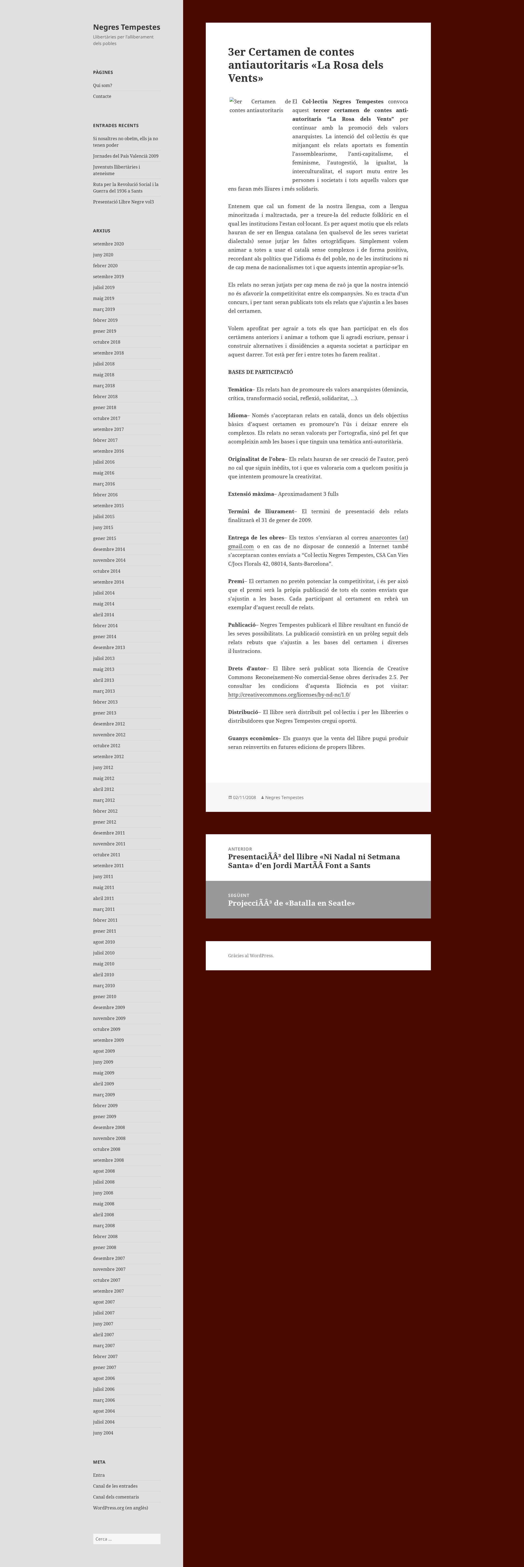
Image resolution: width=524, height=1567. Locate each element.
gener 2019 (104, 331)
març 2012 (104, 800)
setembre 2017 (108, 429)
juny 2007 (103, 1324)
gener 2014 (104, 637)
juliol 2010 (104, 953)
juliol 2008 (104, 1182)
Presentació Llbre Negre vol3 (123, 202)
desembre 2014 (109, 549)
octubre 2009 (106, 1029)
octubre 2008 (106, 1149)
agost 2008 (104, 1171)
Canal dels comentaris (116, 1497)
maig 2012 (103, 778)
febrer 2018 (105, 397)
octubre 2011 (106, 855)
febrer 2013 (105, 702)
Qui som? (102, 85)
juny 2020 (103, 255)
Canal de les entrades (115, 1486)
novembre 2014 (109, 560)
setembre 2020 (108, 244)
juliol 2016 (104, 462)
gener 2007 (104, 1367)
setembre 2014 (108, 582)
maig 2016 (103, 473)
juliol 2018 (104, 364)
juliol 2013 (104, 658)
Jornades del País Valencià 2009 (126, 156)
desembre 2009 (109, 1007)
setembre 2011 (108, 866)
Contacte (102, 96)
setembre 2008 (108, 1160)
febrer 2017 (105, 440)
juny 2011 (103, 876)
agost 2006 (104, 1378)
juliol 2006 (104, 1389)
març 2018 (104, 386)
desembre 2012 (109, 724)
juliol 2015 (104, 517)
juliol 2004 (104, 1422)
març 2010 (104, 986)
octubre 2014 (106, 571)
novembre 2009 (109, 1018)
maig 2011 (103, 887)
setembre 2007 (108, 1291)
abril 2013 (103, 680)
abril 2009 (103, 1084)
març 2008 (104, 1226)
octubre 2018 (106, 342)
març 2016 (104, 484)
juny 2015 (103, 527)
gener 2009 (104, 1116)
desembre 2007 (109, 1258)
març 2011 (104, 909)
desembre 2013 (109, 647)
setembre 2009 (108, 1040)
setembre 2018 (108, 353)
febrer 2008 (105, 1236)
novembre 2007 (109, 1269)
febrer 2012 (105, 811)
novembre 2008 (109, 1138)
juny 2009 (103, 1062)
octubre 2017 (106, 418)
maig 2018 (103, 375)
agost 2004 (104, 1411)
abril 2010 (103, 975)
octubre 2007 (106, 1280)
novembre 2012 (109, 735)
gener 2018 (104, 407)
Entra (99, 1475)
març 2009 (104, 1095)
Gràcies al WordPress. (251, 956)
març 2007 (104, 1346)
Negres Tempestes (126, 27)
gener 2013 (104, 713)
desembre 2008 (109, 1127)
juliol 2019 (104, 287)
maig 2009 (103, 1073)
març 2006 (104, 1400)
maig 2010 (103, 964)
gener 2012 (104, 822)
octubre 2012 (106, 746)
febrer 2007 (105, 1356)
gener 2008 (104, 1247)
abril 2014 (103, 615)
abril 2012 (103, 789)
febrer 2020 (105, 266)
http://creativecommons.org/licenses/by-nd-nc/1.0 (288, 694)
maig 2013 (103, 669)
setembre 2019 (108, 277)
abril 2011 (103, 898)
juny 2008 (103, 1193)
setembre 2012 (108, 757)
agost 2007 (104, 1302)
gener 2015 (104, 538)
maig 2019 (103, 298)
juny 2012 (103, 767)
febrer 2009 (105, 1106)
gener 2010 (104, 996)
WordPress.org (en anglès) (120, 1508)
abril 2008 (103, 1215)
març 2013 (104, 691)
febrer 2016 (105, 495)
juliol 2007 (104, 1313)
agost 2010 (104, 942)
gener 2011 (104, 931)
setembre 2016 (108, 451)
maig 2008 (103, 1204)
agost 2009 (104, 1051)
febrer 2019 (105, 320)
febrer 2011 (105, 920)
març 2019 (104, 309)
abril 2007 (103, 1335)
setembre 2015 (108, 506)
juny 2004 (103, 1433)
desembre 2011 (109, 833)
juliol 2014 (104, 593)
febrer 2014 (105, 626)
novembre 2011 (109, 844)
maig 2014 (103, 604)
